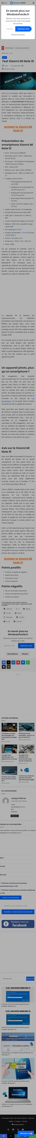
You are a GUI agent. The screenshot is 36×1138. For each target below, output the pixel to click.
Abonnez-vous (23, 29)
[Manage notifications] (31, 1133)
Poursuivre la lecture (18, 34)
